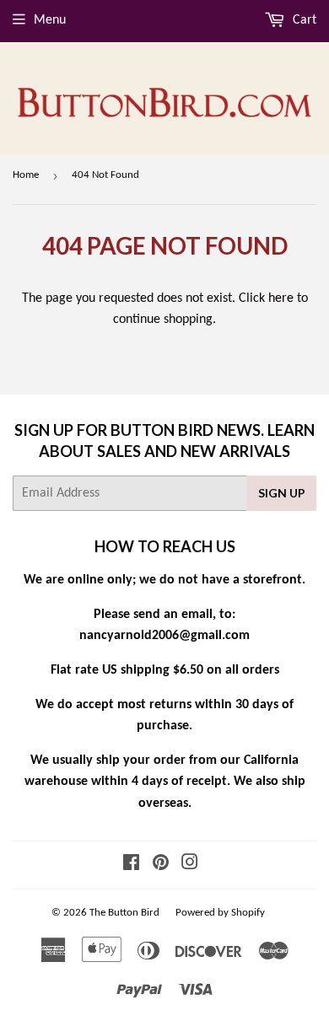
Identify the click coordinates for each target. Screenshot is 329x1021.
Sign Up (281, 493)
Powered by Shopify (220, 912)
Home (26, 174)
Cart (302, 20)
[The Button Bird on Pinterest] (161, 865)
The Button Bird (124, 912)
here (281, 298)
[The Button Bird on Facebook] (131, 865)
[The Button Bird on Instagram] (189, 865)
